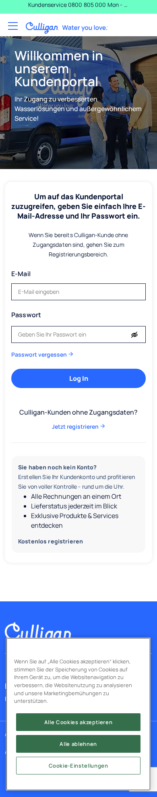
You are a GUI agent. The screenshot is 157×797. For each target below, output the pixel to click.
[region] (78, 714)
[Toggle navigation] (12, 26)
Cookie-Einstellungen (78, 765)
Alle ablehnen (78, 743)
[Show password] (134, 335)
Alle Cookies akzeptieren (78, 722)
